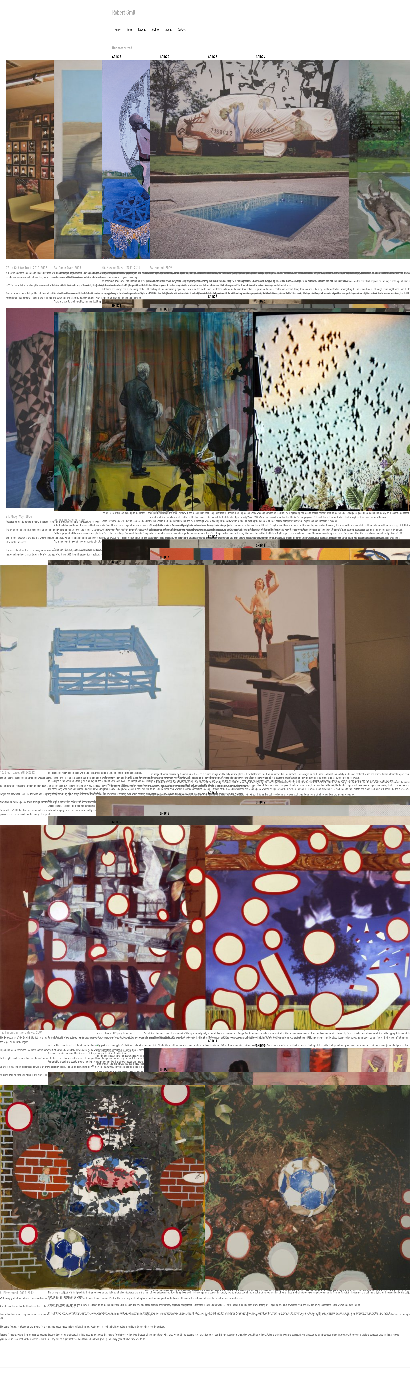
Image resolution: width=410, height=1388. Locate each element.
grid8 (116, 1083)
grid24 (260, 57)
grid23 (212, 297)
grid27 (116, 57)
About (168, 29)
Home (118, 29)
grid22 (260, 301)
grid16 (116, 562)
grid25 (212, 57)
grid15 (212, 793)
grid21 (116, 305)
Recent (142, 29)
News (129, 29)
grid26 (164, 57)
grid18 (260, 545)
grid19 (212, 537)
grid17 (164, 557)
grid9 (164, 1069)
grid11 (212, 1041)
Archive (156, 29)
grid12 (116, 822)
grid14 (260, 802)
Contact (181, 29)
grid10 (260, 1046)
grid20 (164, 309)
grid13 (164, 813)
